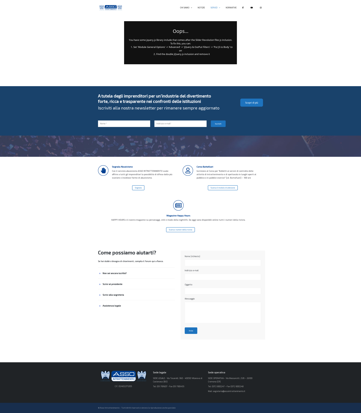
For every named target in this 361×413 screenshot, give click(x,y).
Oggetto (188, 284)
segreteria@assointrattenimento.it (229, 391)
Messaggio (190, 298)
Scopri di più (251, 102)
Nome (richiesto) (192, 256)
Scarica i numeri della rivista (180, 230)
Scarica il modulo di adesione (223, 188)
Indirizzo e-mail (192, 270)
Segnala (138, 188)
